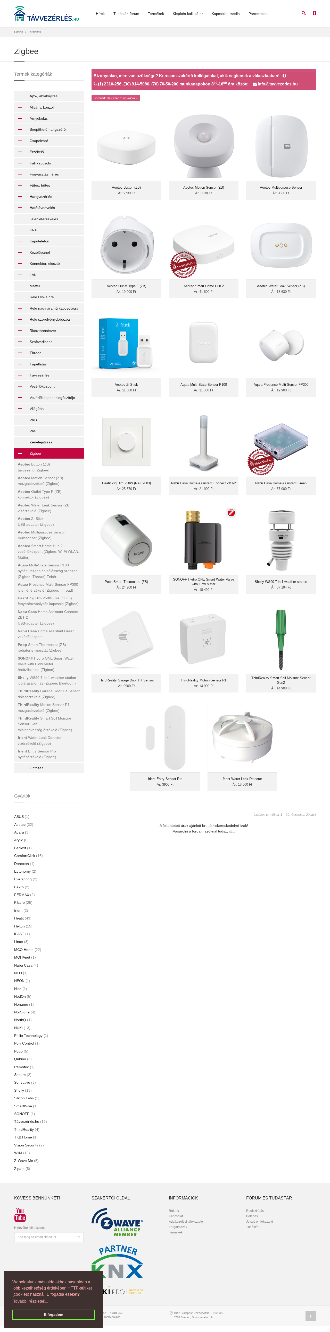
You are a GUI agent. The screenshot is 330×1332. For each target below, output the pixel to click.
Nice (20, 989)
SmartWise (26, 1106)
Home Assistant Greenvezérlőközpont (46, 634)
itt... (232, 831)
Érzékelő (37, 152)
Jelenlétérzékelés (44, 219)
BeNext (23, 848)
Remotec (24, 1067)
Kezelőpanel (40, 252)
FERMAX (24, 895)
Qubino (23, 1059)
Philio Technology (31, 1035)
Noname (24, 1004)
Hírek (100, 14)
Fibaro (23, 902)
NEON (22, 981)
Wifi (33, 431)
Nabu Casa (26, 965)
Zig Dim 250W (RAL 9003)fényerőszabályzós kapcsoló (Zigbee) (48, 601)
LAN (33, 275)
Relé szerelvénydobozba (50, 319)
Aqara (22, 832)
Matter (35, 286)
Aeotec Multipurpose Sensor (281, 187)
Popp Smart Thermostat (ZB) (126, 582)
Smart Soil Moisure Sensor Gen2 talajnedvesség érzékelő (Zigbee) (45, 724)
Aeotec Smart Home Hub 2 (204, 286)
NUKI (22, 1028)
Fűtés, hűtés (40, 185)
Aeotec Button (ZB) (126, 187)
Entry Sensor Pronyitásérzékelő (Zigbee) (37, 754)
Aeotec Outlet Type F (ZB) (126, 286)
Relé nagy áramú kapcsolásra (54, 308)
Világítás (37, 409)
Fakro (21, 887)
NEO (21, 973)
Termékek (156, 14)
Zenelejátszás (41, 442)
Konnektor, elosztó (45, 263)
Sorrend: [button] (114, 98)
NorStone (24, 1012)
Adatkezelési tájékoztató (186, 1221)
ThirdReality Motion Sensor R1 (203, 680)
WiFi (33, 420)
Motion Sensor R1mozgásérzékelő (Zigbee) (44, 707)
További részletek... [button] (30, 1301)
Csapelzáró (39, 141)
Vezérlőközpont (42, 386)
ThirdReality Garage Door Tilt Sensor (126, 680)
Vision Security (29, 1145)
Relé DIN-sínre (42, 297)
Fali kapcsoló (40, 163)
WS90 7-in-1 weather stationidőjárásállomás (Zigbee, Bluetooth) (47, 680)
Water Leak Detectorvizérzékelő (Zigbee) (40, 740)
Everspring (25, 879)
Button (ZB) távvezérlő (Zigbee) (34, 467)
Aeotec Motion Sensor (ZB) (203, 187)
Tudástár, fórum (126, 14)
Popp (21, 1051)
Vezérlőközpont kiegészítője (52, 398)
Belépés (252, 1216)
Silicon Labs (26, 1098)
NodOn (22, 996)
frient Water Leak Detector (242, 779)
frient (21, 910)
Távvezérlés (40, 375)
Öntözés (36, 768)
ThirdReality (26, 1129)
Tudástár (252, 1227)
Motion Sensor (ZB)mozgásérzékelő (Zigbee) (40, 481)
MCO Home (27, 950)
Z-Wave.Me (26, 1161)
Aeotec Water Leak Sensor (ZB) (281, 286)
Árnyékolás (39, 118)
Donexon (24, 864)
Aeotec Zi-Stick (126, 385)
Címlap (18, 31)
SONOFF (24, 1114)
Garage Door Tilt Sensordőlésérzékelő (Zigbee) (49, 694)
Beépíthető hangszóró (48, 129)
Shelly (23, 1090)
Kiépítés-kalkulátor (188, 14)
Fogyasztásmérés (44, 174)
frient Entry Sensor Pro (165, 779)
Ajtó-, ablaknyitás (43, 96)
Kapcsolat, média (226, 14)
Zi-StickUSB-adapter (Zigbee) (36, 521)
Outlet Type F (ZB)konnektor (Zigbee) (40, 494)
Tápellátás (38, 364)
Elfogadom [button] (53, 1314)
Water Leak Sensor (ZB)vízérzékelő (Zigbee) (44, 508)
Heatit (22, 918)
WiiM (22, 1153)
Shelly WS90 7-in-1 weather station (281, 582)
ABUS (21, 816)
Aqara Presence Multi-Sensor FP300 (281, 385)
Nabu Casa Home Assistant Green (281, 483)
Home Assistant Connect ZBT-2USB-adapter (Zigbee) (48, 617)
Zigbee (35, 453)
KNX (33, 230)
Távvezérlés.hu (30, 1121)
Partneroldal (258, 14)
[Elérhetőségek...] (284, 76)
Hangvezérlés (41, 197)
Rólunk (174, 1211)
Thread (36, 353)
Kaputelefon (39, 241)
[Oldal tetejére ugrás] (311, 1316)
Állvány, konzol (42, 107)
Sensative (25, 1082)
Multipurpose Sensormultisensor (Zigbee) (41, 535)
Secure (22, 1075)
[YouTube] (18, 1212)
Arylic (21, 840)
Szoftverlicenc (41, 342)
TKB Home (26, 1137)
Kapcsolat (176, 1216)
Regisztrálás (255, 1211)
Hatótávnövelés (42, 208)
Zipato (22, 1169)
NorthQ (23, 1020)
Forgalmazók (178, 1227)
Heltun (23, 926)
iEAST (22, 934)
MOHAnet (25, 957)
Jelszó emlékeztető (259, 1221)
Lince (21, 942)
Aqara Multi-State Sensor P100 (203, 385)
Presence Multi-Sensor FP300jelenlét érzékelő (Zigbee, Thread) (48, 587)
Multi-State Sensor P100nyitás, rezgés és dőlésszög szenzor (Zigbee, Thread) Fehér (47, 571)
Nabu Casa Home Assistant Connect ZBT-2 (203, 483)
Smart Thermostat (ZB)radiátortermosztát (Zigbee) (42, 647)
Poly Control (27, 1043)
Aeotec (23, 824)
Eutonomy (25, 871)
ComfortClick (28, 856)
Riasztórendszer (43, 331)
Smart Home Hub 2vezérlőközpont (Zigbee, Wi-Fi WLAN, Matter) (48, 551)
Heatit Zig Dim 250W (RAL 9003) (126, 483)
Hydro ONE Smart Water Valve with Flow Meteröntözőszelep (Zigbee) (46, 664)
